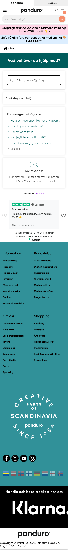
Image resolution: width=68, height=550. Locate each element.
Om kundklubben (43, 260)
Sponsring (8, 372)
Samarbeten (9, 354)
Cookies (7, 297)
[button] (34, 98)
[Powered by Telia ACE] (34, 193)
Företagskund (10, 285)
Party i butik (9, 360)
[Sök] (12, 80)
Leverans (39, 329)
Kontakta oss (10, 260)
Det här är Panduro (13, 323)
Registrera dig (41, 272)
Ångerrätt (39, 335)
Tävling (6, 341)
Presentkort (40, 360)
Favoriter (8, 278)
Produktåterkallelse (13, 303)
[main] (34, 129)
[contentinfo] (34, 124)
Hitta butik (8, 266)
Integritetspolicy (11, 291)
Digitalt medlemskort (45, 266)
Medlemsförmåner (43, 291)
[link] (13, 148)
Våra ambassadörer (13, 335)
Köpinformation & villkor (47, 354)
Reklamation (41, 348)
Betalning (39, 323)
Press (6, 366)
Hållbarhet (8, 329)
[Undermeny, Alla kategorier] (59, 98)
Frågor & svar (10, 272)
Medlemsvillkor (42, 285)
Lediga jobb (9, 348)
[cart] (62, 11)
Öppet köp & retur (44, 341)
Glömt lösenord (42, 278)
